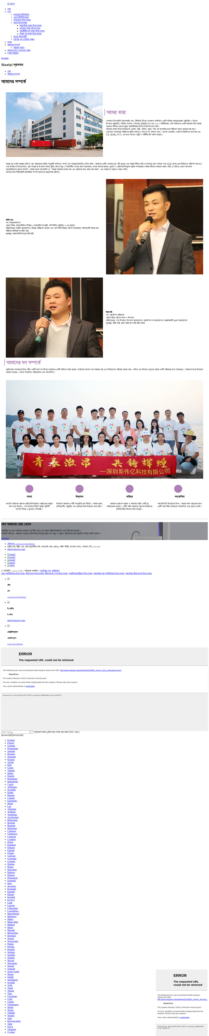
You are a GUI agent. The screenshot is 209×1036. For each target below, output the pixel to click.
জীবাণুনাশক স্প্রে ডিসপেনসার (56, 573)
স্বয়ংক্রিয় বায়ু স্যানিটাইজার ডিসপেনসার (108, 573)
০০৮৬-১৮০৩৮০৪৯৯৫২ (16, 597)
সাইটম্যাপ (56, 570)
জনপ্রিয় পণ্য (45, 570)
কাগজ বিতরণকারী (20, 36)
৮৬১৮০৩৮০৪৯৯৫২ (15, 644)
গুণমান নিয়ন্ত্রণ (13, 53)
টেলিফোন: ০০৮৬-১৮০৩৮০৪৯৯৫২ (21, 543)
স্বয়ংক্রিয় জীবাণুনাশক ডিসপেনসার (138, 573)
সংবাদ (9, 42)
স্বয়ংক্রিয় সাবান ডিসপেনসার (30, 25)
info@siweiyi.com (16, 549)
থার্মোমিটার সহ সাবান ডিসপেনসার (32, 31)
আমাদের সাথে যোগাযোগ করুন (18, 50)
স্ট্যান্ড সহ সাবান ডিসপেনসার (30, 33)
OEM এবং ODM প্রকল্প (23, 39)
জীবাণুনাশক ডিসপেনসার (35, 573)
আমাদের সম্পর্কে (13, 44)
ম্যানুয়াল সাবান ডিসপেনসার (30, 28)
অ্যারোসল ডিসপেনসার (22, 20)
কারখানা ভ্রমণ (18, 47)
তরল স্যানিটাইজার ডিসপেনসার (12, 573)
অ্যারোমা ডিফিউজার (21, 14)
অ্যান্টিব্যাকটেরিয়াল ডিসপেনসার (80, 573)
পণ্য (9, 11)
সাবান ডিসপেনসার (20, 22)
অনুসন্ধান (5, 538)
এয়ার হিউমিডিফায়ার (21, 17)
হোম (9, 9)
